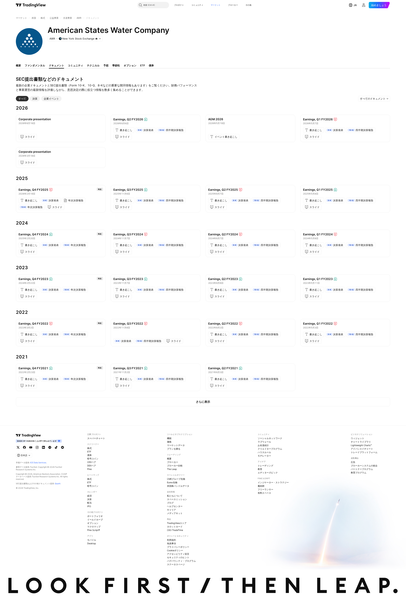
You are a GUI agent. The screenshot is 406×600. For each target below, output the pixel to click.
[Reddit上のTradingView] (62, 447)
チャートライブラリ (361, 441)
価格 (169, 441)
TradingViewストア (177, 523)
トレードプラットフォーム (364, 452)
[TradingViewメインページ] (28, 435)
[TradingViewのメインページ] (31, 5)
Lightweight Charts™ (361, 445)
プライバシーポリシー (178, 547)
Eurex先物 (172, 482)
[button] (186, 5)
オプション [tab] (130, 65)
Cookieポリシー (175, 550)
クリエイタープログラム (270, 448)
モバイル (91, 540)
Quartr (57, 483)
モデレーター (264, 455)
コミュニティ (197, 5)
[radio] (22, 98)
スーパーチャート (96, 438)
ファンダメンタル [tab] (35, 65)
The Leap (172, 469)
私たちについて (175, 495)
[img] (96, 38)
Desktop (91, 543)
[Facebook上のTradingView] (24, 447)
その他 (248, 5)
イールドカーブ (95, 519)
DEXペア (91, 465)
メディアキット (175, 513)
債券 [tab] (151, 65)
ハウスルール (264, 452)
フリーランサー (265, 489)
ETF (89, 451)
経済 (89, 495)
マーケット (216, 5)
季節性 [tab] (116, 65)
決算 (89, 499)
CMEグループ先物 (176, 479)
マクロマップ (94, 526)
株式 (89, 448)
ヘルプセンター (175, 506)
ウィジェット (357, 438)
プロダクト (179, 5)
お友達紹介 (263, 445)
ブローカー (233, 5)
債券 (89, 455)
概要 (169, 458)
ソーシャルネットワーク (270, 438)
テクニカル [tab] (93, 65)
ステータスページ (176, 564)
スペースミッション (177, 499)
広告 (353, 462)
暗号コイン (92, 458)
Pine (89, 469)
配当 (89, 502)
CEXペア (91, 462)
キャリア (171, 509)
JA (355, 5)
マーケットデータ (176, 445)
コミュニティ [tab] (75, 65)
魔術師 (261, 486)
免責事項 (171, 543)
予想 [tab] (105, 65)
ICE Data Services (38, 462)
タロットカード (175, 526)
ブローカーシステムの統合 (364, 465)
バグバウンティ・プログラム (181, 561)
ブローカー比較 (175, 465)
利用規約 (171, 540)
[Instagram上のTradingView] (37, 447)
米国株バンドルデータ (178, 486)
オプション (92, 523)
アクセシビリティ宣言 (178, 554)
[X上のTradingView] (18, 447)
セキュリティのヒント (178, 557)
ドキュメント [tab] (56, 65)
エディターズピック (268, 472)
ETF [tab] (142, 65)
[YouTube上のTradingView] (31, 447)
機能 (169, 438)
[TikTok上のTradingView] (56, 447)
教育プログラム (358, 472)
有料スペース (264, 493)
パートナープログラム (362, 469)
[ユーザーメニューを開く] (363, 5)
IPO (89, 506)
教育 (260, 469)
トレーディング (265, 465)
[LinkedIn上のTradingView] (43, 447)
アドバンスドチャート (362, 448)
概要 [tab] (18, 65)
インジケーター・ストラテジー (273, 482)
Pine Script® (93, 530)
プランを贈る (173, 448)
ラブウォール (264, 441)
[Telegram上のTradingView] (50, 447)
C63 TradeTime (175, 530)
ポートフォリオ (95, 516)
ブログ (170, 502)
